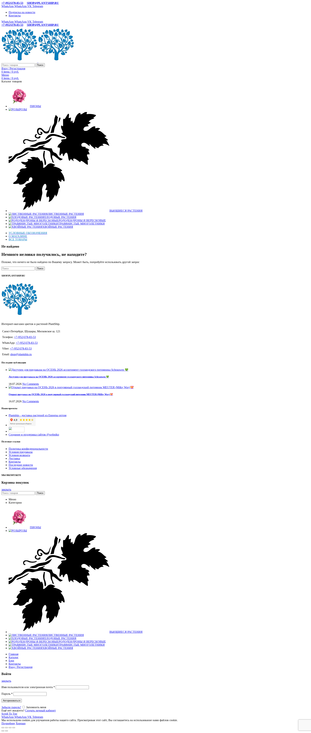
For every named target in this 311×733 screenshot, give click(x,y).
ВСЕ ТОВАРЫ (18, 239)
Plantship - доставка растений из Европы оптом (37, 415)
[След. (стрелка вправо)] (6, 730)
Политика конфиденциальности (28, 448)
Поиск (40, 65)
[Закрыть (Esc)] (2, 727)
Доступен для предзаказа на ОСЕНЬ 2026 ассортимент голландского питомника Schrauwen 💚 (59, 376)
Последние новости (21, 464)
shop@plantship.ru (21, 354)
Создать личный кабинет (40, 710)
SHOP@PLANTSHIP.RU (43, 2)
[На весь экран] (10, 727)
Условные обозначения (23, 468)
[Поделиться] (6, 727)
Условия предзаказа (21, 451)
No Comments (30, 383)
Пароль (7, 693)
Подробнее (8, 723)
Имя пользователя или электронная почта (28, 687)
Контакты (15, 461)
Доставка (14, 458)
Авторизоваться (11, 700)
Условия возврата (19, 455)
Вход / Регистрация (20, 667)
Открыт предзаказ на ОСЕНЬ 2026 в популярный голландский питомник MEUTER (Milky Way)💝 (61, 394)
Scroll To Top (9, 713)
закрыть (6, 489)
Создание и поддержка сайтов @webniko (34, 434)
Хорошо (21, 723)
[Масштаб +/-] (13, 727)
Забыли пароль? (11, 707)
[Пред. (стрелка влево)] (2, 730)
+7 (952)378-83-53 (12, 2)
